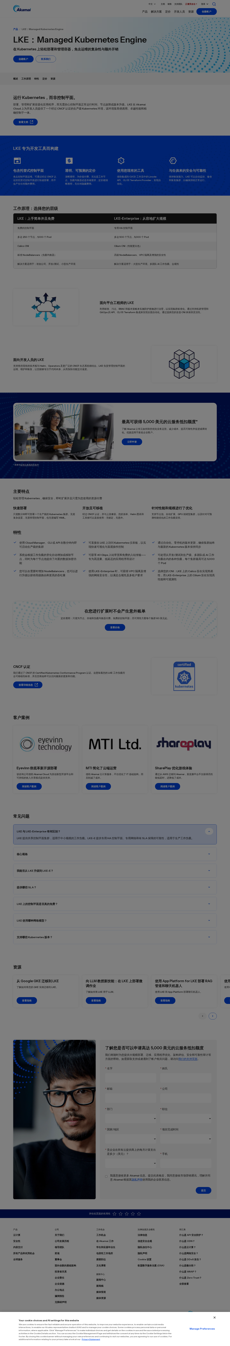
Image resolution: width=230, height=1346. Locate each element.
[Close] (214, 1317)
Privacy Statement (91, 1339)
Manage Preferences (202, 1328)
